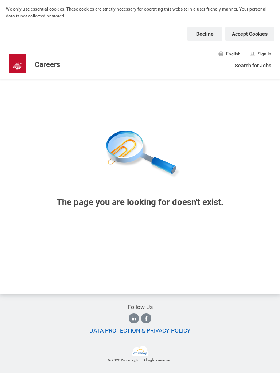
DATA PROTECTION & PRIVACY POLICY (140, 330)
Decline (205, 34)
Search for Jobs (253, 65)
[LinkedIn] (134, 318)
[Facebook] (146, 318)
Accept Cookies (250, 34)
